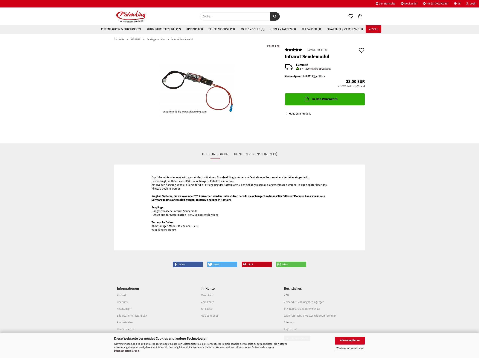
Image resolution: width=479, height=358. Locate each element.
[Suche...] (275, 16)
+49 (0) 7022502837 (437, 3)
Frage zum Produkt (300, 113)
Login (472, 3)
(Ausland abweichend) (320, 69)
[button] (360, 16)
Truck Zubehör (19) (221, 29)
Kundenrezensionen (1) (255, 154)
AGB (286, 295)
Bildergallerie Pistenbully (132, 315)
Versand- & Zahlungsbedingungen (304, 302)
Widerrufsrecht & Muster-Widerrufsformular (310, 315)
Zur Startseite (386, 3)
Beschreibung (215, 154)
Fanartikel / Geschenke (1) (345, 29)
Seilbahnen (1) (311, 29)
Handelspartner (126, 329)
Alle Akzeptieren (350, 340)
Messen (373, 29)
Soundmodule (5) (252, 29)
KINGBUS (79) (194, 29)
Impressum (290, 329)
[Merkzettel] (351, 16)
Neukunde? (410, 3)
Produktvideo (125, 322)
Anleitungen (124, 308)
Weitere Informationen (350, 348)
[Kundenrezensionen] (293, 51)
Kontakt (121, 295)
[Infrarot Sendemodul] (196, 90)
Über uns (122, 302)
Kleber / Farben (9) (283, 29)
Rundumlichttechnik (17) (164, 29)
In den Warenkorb (325, 99)
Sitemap (289, 322)
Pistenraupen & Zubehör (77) (121, 29)
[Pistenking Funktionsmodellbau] (131, 16)
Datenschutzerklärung (126, 350)
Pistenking (273, 46)
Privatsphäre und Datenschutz (302, 308)
